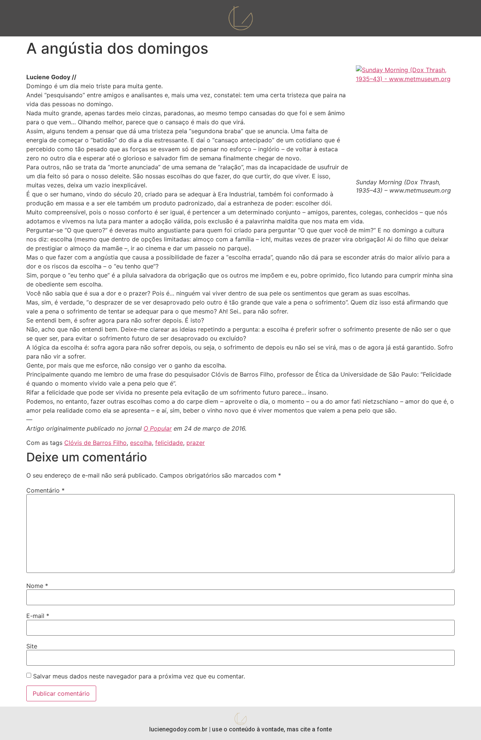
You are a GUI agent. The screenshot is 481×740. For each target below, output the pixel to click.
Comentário (45, 490)
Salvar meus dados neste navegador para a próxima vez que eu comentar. (139, 676)
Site (31, 646)
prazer (195, 442)
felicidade (169, 442)
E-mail (37, 616)
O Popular (158, 428)
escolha (141, 442)
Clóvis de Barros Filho (95, 442)
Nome (37, 586)
